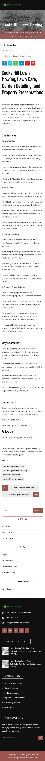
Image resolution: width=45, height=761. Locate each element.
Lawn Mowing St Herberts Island (23, 648)
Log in (4, 554)
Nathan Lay (11, 45)
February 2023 (8, 538)
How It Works (10, 707)
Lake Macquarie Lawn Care (13, 466)
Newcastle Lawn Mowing (13, 479)
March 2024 (7, 532)
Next (4, 460)
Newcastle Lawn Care (11, 475)
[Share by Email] (33, 63)
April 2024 (6, 526)
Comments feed (9, 566)
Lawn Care (9, 50)
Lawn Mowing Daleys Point (20, 661)
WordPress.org (8, 572)
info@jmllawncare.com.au (18, 622)
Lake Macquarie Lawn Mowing (15, 470)
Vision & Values (11, 688)
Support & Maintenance (14, 697)
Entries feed (7, 560)
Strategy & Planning (13, 683)
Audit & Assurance (12, 693)
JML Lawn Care (31, 757)
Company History (12, 702)
